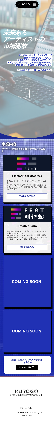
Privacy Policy (27, 408)
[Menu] (35, 4)
